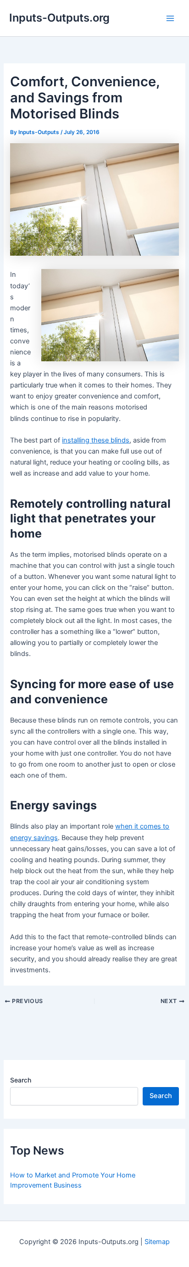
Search (20, 1080)
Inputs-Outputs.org (59, 17)
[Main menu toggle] (170, 18)
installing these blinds (95, 440)
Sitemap (157, 1242)
